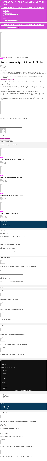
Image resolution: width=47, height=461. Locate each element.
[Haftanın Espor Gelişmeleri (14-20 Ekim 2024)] (2, 295)
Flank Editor (4, 66)
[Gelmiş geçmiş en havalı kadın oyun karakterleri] (11, 192)
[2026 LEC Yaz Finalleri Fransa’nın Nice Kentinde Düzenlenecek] (5, 278)
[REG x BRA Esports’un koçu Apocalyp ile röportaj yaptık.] (2, 351)
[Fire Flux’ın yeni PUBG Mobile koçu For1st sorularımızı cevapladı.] (2, 341)
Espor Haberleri (3, 57)
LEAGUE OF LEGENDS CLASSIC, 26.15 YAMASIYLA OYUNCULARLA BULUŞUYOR (17, 446)
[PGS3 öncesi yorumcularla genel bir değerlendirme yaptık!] (2, 306)
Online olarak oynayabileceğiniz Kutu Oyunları (11, 177)
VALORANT (5, 6)
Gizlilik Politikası (5, 384)
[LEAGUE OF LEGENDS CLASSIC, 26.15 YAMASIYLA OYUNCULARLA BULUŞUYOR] (2, 443)
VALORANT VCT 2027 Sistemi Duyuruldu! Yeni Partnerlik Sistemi (13, 236)
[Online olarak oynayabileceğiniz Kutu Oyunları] (11, 174)
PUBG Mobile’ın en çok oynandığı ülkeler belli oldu (12, 159)
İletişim (4, 18)
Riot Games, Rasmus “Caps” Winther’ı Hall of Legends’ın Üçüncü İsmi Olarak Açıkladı (18, 266)
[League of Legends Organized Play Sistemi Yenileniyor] (4, 270)
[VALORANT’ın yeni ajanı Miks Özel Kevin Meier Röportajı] (7, 248)
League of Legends (7, 13)
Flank (1, 58)
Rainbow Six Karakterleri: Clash (7, 359)
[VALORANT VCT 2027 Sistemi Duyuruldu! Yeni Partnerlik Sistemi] (4, 233)
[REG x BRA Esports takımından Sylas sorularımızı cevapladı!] (2, 331)
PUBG (4, 15)
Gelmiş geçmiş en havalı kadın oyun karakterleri (12, 195)
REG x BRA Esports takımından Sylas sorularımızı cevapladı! (12, 334)
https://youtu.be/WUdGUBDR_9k (7, 79)
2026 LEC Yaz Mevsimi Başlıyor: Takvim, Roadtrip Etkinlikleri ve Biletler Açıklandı (16, 456)
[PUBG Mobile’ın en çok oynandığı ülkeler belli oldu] (11, 156)
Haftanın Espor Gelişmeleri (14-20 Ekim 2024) (9, 299)
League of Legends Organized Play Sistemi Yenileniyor (11, 274)
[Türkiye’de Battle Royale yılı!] (2, 316)
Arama (17, 14)
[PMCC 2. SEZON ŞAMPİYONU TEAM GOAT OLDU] (4, 425)
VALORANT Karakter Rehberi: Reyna (9, 213)
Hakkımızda (5, 4)
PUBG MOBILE (6, 16)
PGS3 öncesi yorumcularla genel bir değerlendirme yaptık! (12, 309)
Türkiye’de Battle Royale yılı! (6, 319)
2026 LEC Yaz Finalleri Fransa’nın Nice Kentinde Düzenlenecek (13, 281)
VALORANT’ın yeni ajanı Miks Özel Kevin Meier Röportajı (12, 251)
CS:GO (4, 14)
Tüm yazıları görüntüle (5, 138)
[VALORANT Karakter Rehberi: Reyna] (11, 210)
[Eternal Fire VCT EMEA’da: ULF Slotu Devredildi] (8, 241)
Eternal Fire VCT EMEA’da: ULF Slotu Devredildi (10, 244)
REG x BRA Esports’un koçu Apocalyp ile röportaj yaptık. (12, 354)
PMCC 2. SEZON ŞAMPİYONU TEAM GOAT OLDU (10, 428)
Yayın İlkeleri (5, 387)
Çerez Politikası (5, 385)
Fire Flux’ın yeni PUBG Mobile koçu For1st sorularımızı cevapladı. (13, 344)
